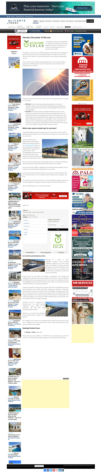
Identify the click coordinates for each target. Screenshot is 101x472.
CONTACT (13, 16)
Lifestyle (46, 27)
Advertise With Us (89, 465)
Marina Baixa (56, 21)
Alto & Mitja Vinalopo (80, 21)
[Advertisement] (45, 394)
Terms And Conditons (67, 465)
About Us (84, 465)
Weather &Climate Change (21, 27)
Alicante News (12, 27)
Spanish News (60, 27)
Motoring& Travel (38, 27)
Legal (80, 465)
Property (52, 27)
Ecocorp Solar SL (30, 145)
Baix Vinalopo (69, 21)
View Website (30, 252)
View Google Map (46, 252)
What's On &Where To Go (29, 27)
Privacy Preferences (39, 466)
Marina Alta (49, 21)
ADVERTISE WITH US (20, 16)
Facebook (61, 252)
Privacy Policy (75, 465)
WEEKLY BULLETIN (29, 16)
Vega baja (42, 21)
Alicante (63, 21)
